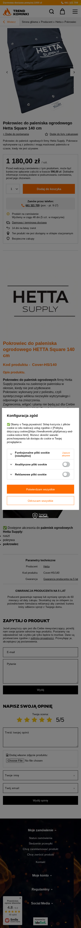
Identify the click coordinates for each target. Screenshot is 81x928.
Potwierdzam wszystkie (40, 489)
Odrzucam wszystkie (40, 500)
